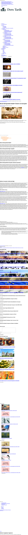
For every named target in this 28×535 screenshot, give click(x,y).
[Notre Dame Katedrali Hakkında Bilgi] (7, 356)
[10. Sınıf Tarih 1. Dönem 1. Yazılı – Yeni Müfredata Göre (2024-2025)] (5, 471)
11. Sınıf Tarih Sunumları (7, 41)
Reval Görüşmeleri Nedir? (4, 136)
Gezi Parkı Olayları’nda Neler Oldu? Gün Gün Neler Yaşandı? (13, 71)
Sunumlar (4, 39)
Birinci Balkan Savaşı (5, 139)
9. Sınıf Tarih (4, 26)
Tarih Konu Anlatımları (4, 504)
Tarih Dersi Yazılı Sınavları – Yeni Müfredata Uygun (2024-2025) (10, 446)
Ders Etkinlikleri (5, 42)
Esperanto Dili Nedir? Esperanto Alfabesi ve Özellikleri (11, 292)
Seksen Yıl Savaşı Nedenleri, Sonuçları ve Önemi (10, 280)
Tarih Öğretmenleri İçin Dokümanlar (5, 503)
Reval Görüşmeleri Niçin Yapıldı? (4, 137)
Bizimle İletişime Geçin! (4, 5)
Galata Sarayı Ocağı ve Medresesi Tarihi (9, 272)
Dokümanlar (3, 48)
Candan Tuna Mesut (2, 105)
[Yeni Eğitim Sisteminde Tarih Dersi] (5, 459)
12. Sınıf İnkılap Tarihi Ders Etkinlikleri (9, 45)
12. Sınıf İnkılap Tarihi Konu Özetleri (8, 38)
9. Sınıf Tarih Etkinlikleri (7, 43)
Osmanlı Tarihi (5, 101)
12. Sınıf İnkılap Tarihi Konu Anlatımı (8, 35)
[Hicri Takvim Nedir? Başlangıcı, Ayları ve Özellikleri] (7, 62)
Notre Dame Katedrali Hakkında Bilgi (6, 358)
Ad (0, 333)
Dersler (2, 25)
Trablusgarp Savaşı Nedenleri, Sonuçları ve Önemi (11, 258)
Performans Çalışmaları (5, 47)
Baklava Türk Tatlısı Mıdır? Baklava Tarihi (7, 369)
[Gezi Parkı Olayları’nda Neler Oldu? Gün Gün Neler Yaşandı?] (7, 69)
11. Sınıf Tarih (4, 27)
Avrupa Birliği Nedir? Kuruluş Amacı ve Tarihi (10, 284)
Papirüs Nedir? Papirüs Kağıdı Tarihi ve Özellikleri (7, 2)
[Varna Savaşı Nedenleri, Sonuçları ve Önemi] (7, 345)
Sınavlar (2, 49)
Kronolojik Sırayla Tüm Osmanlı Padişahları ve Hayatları (9, 380)
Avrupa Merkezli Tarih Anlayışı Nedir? (6, 438)
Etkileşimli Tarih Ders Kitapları (8, 31)
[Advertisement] (14, 17)
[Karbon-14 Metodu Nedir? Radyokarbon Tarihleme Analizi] (5, 423)
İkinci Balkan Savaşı (2, 203)
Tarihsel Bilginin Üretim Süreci (5, 431)
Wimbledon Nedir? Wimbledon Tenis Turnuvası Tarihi (12, 288)
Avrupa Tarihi (1, 101)
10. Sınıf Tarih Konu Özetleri (7, 37)
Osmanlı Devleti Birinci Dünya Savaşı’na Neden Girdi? (12, 276)
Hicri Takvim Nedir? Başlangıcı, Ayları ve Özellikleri (11, 64)
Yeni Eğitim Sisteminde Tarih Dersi (6, 460)
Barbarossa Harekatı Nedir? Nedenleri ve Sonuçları (11, 99)
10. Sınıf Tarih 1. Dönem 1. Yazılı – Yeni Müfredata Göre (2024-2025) (10, 472)
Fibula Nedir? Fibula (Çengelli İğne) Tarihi (6, 1)
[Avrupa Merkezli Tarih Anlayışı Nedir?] (5, 437)
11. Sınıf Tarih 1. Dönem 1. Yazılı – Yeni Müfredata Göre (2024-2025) (10, 466)
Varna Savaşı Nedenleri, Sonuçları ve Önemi (7, 346)
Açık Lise (4, 52)
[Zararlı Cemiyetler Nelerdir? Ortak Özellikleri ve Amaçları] (7, 83)
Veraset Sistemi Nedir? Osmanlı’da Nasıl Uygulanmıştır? (12, 92)
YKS (3, 50)
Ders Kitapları (4, 29)
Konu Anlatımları (5, 32)
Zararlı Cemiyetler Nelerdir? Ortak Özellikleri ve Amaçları (12, 85)
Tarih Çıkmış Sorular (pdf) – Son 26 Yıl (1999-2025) (8, 453)
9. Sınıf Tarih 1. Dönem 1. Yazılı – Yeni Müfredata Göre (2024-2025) (10, 416)
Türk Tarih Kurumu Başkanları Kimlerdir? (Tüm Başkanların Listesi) (14, 78)
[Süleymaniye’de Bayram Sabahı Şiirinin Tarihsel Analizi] (5, 409)
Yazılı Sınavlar (4, 46)
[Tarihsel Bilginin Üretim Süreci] (5, 430)
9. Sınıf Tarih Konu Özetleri (7, 36)
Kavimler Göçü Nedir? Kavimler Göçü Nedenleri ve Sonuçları (13, 262)
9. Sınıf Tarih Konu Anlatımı (7, 33)
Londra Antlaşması (5, 140)
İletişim (2, 53)
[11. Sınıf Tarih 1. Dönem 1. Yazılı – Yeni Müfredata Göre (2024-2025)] (5, 465)
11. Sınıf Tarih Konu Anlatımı (7, 34)
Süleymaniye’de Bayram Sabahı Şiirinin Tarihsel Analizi (9, 410)
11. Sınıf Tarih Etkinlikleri (7, 44)
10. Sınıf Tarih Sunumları (7, 40)
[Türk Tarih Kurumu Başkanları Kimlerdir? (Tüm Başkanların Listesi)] (7, 76)
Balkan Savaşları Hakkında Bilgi (4, 138)
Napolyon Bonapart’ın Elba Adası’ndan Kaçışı (6, 3)
